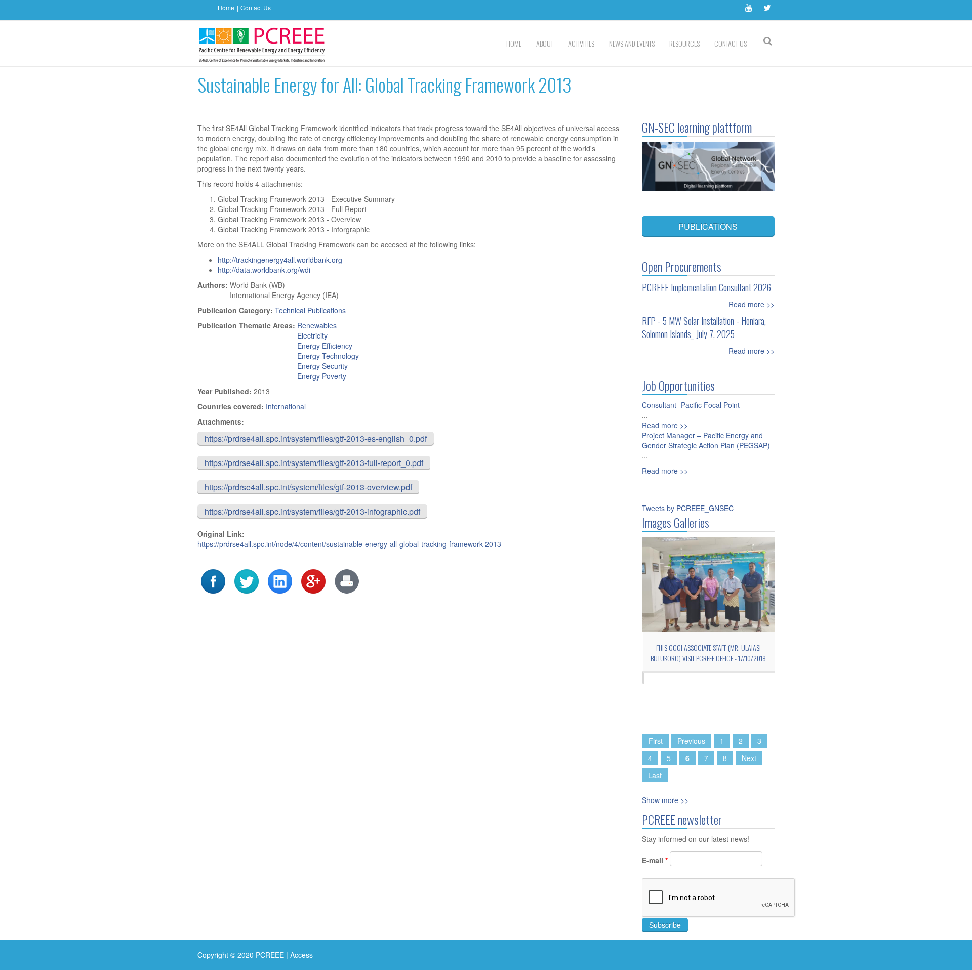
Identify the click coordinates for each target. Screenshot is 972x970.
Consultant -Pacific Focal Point (691, 405)
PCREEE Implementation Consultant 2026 (706, 287)
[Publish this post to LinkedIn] (280, 580)
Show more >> (665, 800)
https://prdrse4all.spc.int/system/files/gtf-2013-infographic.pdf (312, 511)
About (544, 43)
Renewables (317, 325)
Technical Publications (310, 310)
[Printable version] (347, 580)
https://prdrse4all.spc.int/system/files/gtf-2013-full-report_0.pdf (314, 463)
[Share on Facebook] (213, 580)
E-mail (655, 860)
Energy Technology (328, 356)
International (286, 406)
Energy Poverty (321, 376)
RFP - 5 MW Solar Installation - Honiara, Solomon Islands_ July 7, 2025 (704, 327)
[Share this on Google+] (313, 580)
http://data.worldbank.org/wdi (264, 270)
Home (226, 7)
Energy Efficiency (324, 346)
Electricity (312, 335)
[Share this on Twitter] (246, 580)
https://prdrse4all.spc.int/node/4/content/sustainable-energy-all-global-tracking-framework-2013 (349, 544)
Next (749, 758)
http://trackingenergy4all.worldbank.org (280, 260)
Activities (581, 43)
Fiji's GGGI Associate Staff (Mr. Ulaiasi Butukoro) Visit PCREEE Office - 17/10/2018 (708, 652)
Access (301, 955)
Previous (691, 741)
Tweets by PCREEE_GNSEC (688, 508)
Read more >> (751, 304)
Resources (684, 43)
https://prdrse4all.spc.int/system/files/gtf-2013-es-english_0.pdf (316, 438)
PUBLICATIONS (708, 226)
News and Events (632, 43)
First (656, 741)
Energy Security (322, 366)
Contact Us (255, 7)
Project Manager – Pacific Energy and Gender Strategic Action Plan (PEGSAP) (706, 440)
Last (655, 775)
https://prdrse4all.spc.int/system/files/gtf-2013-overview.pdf (308, 487)
